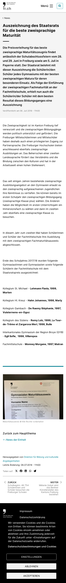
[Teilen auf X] (16, 471)
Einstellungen (31, 556)
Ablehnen (31, 566)
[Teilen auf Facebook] (21, 471)
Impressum (26, 511)
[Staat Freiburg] (8, 513)
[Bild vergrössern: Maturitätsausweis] (33, 397)
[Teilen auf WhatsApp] (30, 471)
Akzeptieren (31, 575)
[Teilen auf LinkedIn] (25, 471)
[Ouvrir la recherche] (60, 6)
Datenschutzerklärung (32, 517)
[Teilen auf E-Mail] (35, 471)
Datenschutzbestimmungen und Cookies (32, 546)
